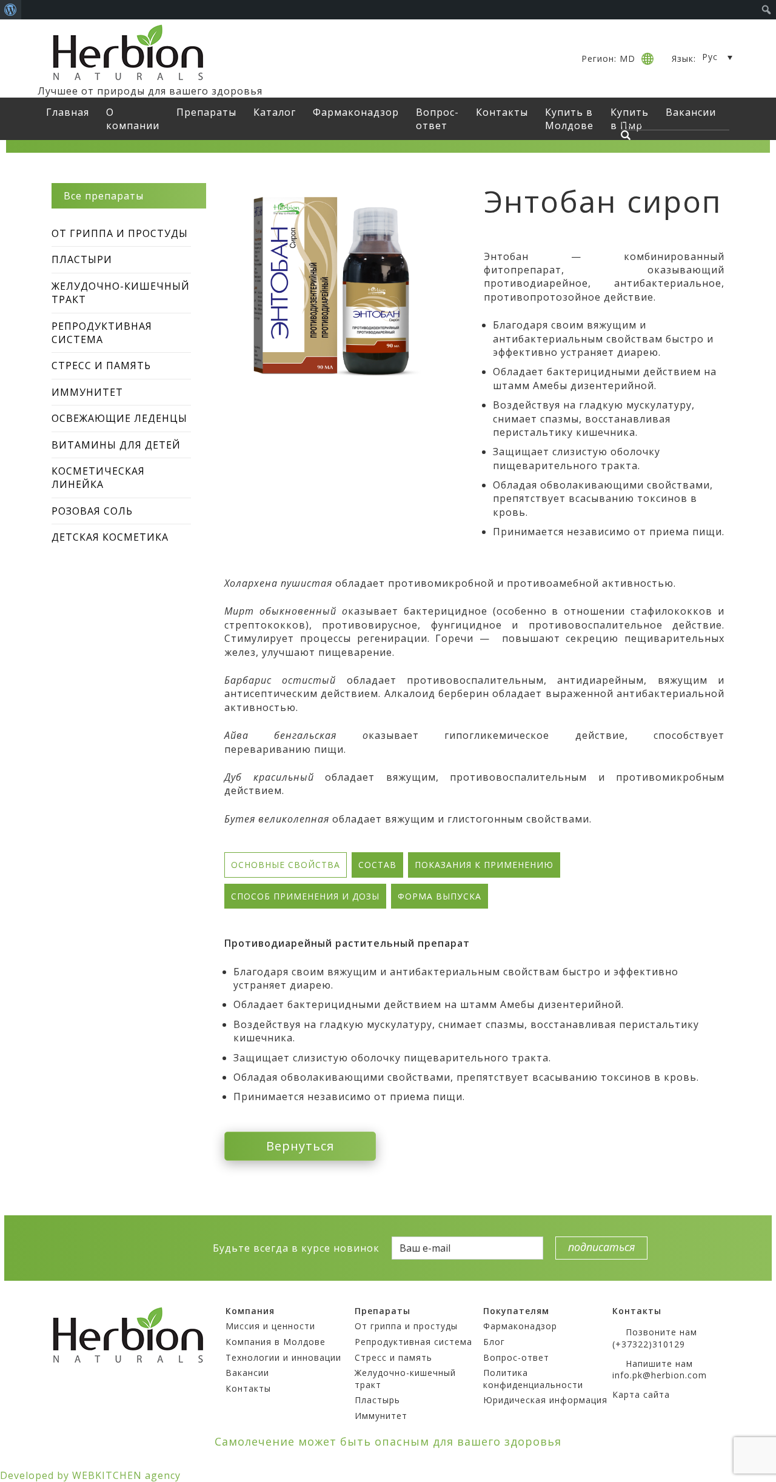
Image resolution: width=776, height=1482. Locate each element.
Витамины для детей (116, 445)
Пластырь (377, 1400)
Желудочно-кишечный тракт (121, 292)
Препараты (206, 112)
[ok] (155, 1247)
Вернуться (300, 1146)
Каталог (274, 112)
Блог (494, 1341)
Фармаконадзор (356, 112)
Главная (67, 112)
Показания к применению (484, 864)
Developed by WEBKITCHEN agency (90, 1475)
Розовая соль (92, 511)
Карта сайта (641, 1394)
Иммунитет (87, 392)
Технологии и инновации (283, 1357)
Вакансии (247, 1372)
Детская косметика (110, 537)
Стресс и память (101, 365)
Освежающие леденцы (119, 418)
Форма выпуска (439, 896)
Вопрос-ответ (437, 118)
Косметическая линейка (98, 477)
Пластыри (82, 259)
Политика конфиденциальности (533, 1378)
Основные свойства (285, 864)
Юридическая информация (545, 1400)
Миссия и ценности (270, 1326)
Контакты (502, 112)
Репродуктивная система (102, 332)
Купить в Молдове (569, 118)
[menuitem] (10, 9)
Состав (377, 864)
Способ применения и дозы (305, 896)
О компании (132, 118)
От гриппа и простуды (120, 233)
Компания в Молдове (276, 1341)
